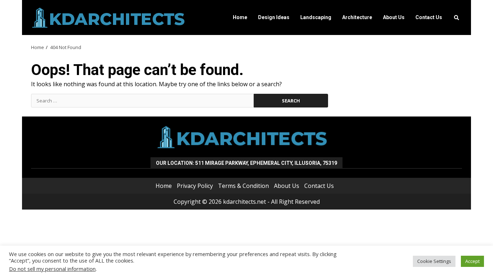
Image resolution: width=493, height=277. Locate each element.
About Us (394, 17)
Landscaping (315, 17)
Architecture (357, 17)
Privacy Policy (195, 186)
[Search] (456, 18)
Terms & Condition (243, 186)
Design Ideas (273, 17)
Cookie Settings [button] (434, 261)
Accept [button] (472, 261)
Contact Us (428, 17)
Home (240, 17)
